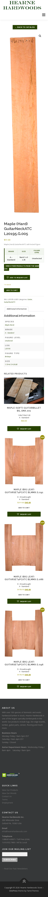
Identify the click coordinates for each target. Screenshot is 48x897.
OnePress (13, 890)
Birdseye (8, 356)
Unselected (9, 341)
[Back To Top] (24, 881)
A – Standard (9, 333)
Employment (7, 802)
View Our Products (10, 790)
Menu (43, 15)
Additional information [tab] (17, 309)
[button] (40, 36)
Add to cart (12, 290)
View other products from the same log (21, 267)
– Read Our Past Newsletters (15, 868)
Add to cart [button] (24, 508)
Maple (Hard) (9, 325)
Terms (5, 799)
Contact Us (7, 796)
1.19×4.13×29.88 (11, 364)
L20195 (7, 349)
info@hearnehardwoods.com (14, 831)
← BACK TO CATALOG (25, 27)
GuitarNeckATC (9, 302)
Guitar (29, 299)
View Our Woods (9, 793)
